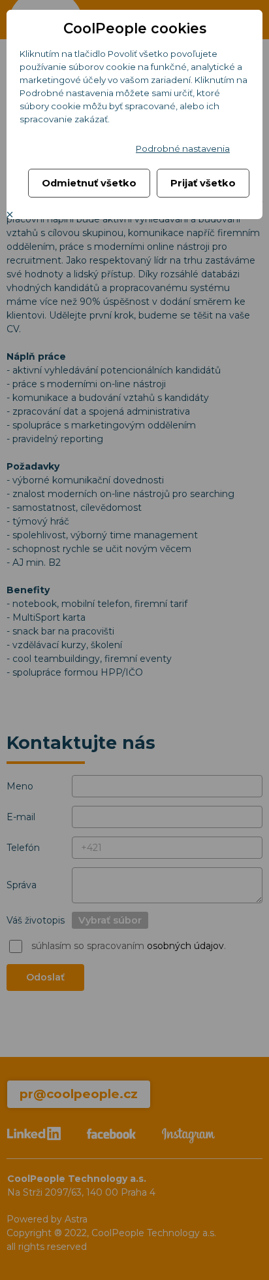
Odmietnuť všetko (89, 183)
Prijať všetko (203, 183)
